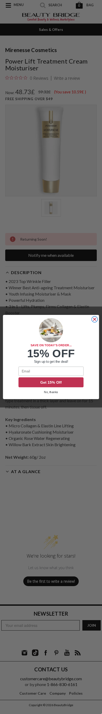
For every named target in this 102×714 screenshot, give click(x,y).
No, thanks (51, 392)
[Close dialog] (95, 319)
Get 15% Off (51, 382)
